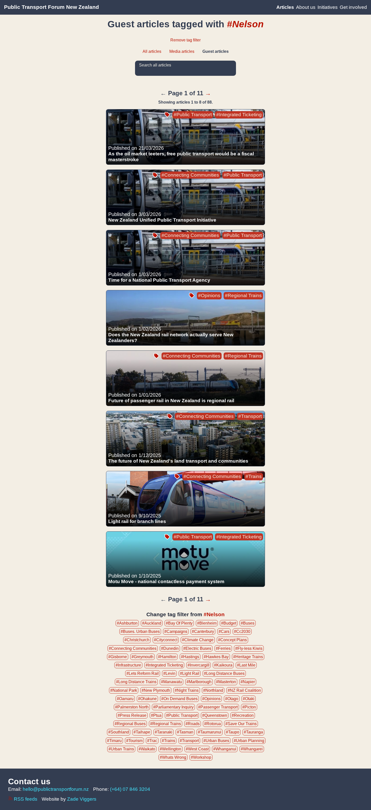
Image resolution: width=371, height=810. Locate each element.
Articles (285, 7)
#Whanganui (224, 749)
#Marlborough (199, 682)
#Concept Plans (232, 640)
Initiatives (327, 7)
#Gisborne (117, 657)
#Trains (254, 476)
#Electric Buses (197, 648)
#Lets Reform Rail (142, 673)
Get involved (353, 7)
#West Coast (197, 749)
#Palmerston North (132, 707)
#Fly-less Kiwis (248, 648)
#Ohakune (147, 699)
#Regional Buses (130, 724)
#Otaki (248, 699)
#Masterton (226, 682)
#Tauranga (253, 732)
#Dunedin (170, 648)
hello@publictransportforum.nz (56, 789)
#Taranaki (163, 732)
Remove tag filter (185, 40)
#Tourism (134, 740)
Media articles (181, 52)
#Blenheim (207, 623)
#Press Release (132, 715)
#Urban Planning (249, 740)
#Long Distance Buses (224, 673)
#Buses (247, 623)
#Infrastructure (128, 665)
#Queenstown (214, 715)
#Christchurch (136, 640)
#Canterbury (203, 631)
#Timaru (114, 740)
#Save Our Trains (241, 724)
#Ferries (223, 648)
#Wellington (170, 749)
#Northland (213, 690)
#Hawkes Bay (216, 657)
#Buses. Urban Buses (140, 631)
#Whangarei (252, 749)
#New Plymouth (156, 690)
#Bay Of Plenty (179, 623)
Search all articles (155, 65)
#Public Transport (193, 114)
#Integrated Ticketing (239, 114)
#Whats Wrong (173, 757)
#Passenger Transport (218, 707)
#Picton (249, 707)
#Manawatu (171, 682)
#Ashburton (127, 623)
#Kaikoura (223, 665)
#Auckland (151, 623)
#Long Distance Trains (136, 682)
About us (305, 7)
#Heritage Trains (248, 657)
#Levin (169, 673)
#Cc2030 (242, 631)
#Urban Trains (121, 749)
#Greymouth (142, 657)
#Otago (231, 699)
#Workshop (201, 757)
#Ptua (156, 715)
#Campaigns (175, 631)
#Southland (118, 732)
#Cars (224, 631)
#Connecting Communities (190, 175)
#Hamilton (167, 657)
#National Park (123, 690)
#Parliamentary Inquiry (173, 707)
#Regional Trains (243, 295)
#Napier (248, 682)
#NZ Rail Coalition (244, 690)
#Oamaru (125, 699)
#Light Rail (189, 673)
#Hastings (190, 657)
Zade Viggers (81, 799)
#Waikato (147, 749)
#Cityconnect (165, 640)
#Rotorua (212, 724)
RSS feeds (26, 799)
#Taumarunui (209, 732)
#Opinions (209, 295)
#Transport (250, 416)
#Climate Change (198, 640)
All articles (152, 52)
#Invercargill (198, 665)
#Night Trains (187, 690)
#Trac (152, 740)
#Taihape (142, 732)
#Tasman (185, 732)
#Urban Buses (216, 740)
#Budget (228, 623)
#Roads (193, 724)
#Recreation (243, 715)
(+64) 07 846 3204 (130, 789)
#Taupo (232, 732)
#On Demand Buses (179, 699)
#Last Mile (246, 665)
